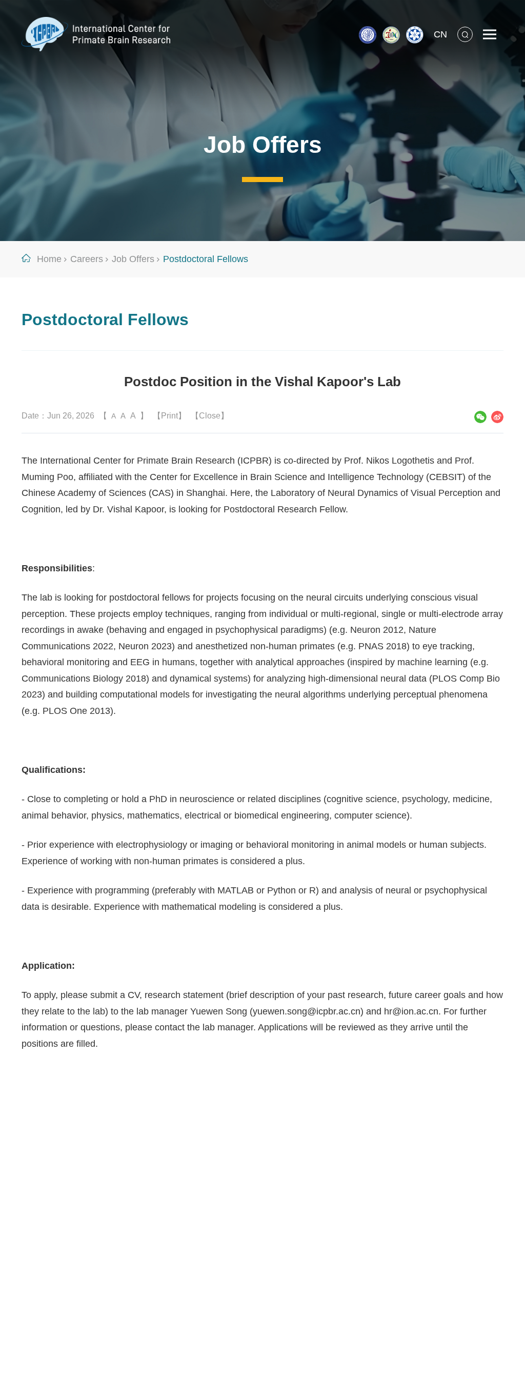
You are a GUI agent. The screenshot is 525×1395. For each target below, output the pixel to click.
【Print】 (169, 415)
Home (49, 259)
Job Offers (133, 259)
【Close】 (210, 415)
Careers (86, 259)
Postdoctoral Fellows (205, 259)
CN (440, 34)
